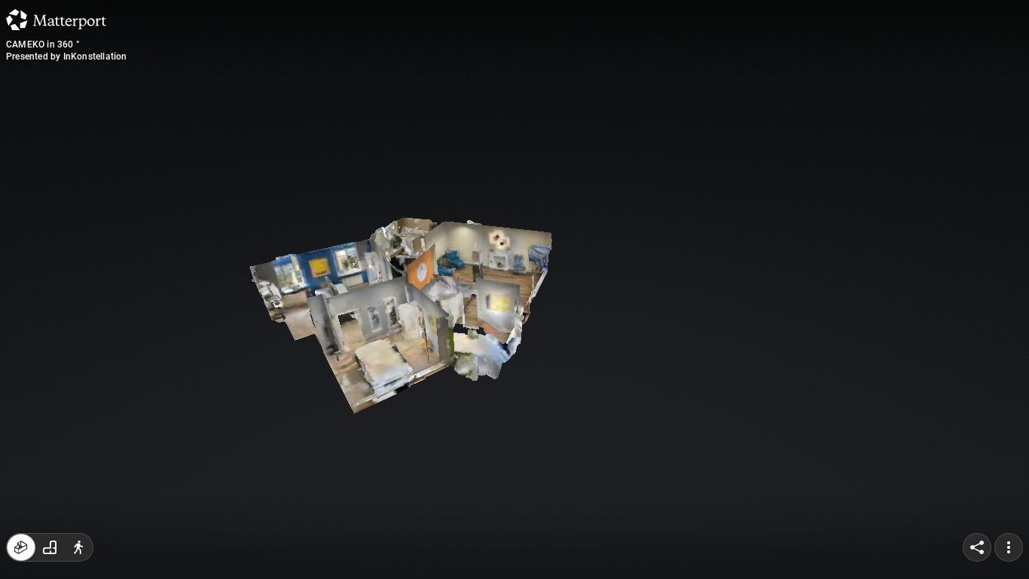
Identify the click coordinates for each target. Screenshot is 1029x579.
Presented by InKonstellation (66, 56)
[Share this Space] (977, 547)
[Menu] (1008, 547)
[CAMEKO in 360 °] (514, 289)
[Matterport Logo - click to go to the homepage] (56, 19)
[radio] (21, 547)
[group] (49, 547)
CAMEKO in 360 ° (43, 44)
